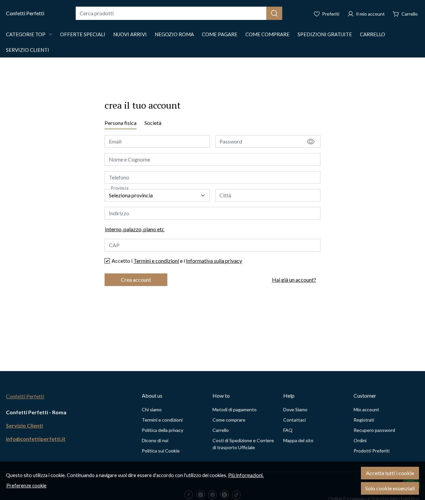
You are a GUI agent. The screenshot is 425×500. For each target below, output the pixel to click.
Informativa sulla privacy (214, 260)
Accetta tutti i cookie (390, 473)
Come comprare (267, 34)
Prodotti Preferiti (371, 450)
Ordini (360, 440)
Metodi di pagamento (234, 409)
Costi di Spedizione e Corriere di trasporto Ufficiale (243, 444)
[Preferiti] (326, 13)
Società (152, 123)
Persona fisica (120, 123)
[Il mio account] (366, 13)
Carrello (372, 34)
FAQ (288, 430)
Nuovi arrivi (130, 34)
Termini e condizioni (156, 260)
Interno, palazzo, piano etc (134, 229)
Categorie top (25, 34)
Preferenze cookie (26, 485)
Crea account (136, 279)
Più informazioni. (246, 475)
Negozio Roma (174, 34)
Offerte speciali (82, 34)
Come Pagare (219, 34)
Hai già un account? (294, 279)
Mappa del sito (298, 440)
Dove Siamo (295, 409)
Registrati (364, 420)
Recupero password (374, 430)
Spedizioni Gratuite (325, 34)
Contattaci (294, 420)
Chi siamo (152, 409)
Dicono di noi (155, 440)
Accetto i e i (177, 260)
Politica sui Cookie (161, 450)
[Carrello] (405, 13)
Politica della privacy (162, 430)
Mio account (366, 409)
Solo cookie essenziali (390, 488)
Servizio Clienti (27, 50)
